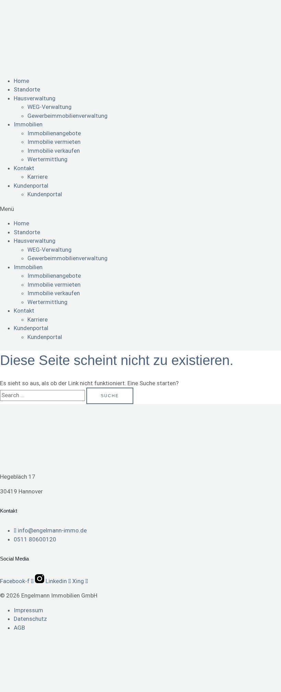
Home (21, 80)
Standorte (27, 89)
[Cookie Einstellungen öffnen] (51, 687)
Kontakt (24, 168)
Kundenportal (31, 185)
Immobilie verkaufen (53, 150)
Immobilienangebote (54, 133)
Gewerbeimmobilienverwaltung (67, 115)
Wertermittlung (47, 159)
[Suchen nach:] (43, 395)
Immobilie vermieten (54, 141)
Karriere (37, 176)
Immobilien (28, 124)
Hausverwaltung (35, 98)
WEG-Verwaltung (49, 106)
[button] (140, 209)
